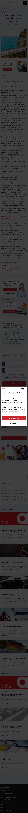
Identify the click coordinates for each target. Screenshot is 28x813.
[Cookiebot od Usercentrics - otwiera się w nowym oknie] (20, 389)
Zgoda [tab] (4, 392)
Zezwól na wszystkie (14, 418)
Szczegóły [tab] (12, 392)
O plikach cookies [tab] (21, 392)
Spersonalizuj (13, 423)
